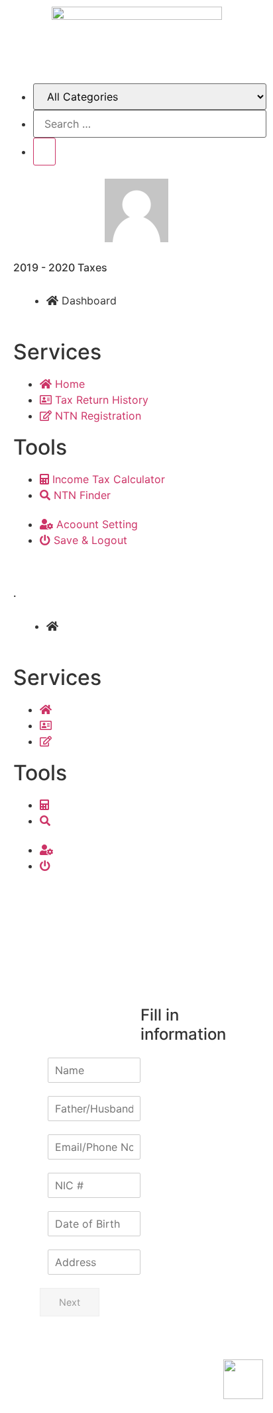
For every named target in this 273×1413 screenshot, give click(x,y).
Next (69, 1302)
